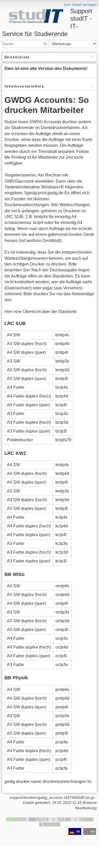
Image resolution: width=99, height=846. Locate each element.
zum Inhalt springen (80, 4)
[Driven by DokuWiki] (49, 824)
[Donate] (16, 819)
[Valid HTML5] (60, 819)
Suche (45, 44)
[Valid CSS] (82, 819)
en (93, 831)
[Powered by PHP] (38, 819)
